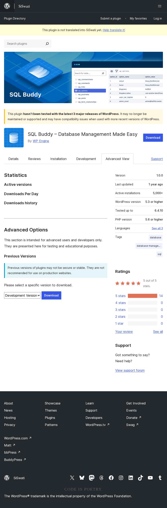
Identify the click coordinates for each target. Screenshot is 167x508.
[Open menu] (160, 6)
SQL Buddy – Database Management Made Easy (82, 134)
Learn (90, 403)
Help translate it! (114, 30)
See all (158, 332)
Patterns (51, 425)
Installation (58, 159)
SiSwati (19, 478)
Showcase (52, 403)
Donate (134, 418)
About (8, 403)
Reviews (34, 159)
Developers (94, 418)
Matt (9, 445)
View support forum (130, 370)
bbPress (12, 452)
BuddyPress (15, 460)
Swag (132, 425)
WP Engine (41, 141)
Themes (51, 410)
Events (131, 410)
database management (150, 245)
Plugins (50, 418)
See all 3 (157, 228)
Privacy (9, 425)
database (155, 237)
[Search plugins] (47, 44)
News (8, 410)
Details (13, 159)
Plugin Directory (15, 18)
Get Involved (136, 403)
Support (157, 159)
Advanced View (117, 159)
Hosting (10, 418)
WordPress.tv (98, 425)
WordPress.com (18, 438)
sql (159, 254)
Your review (124, 332)
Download (153, 137)
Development (86, 159)
